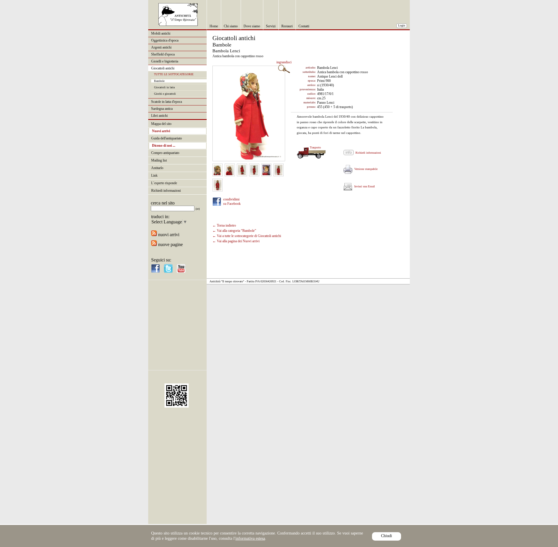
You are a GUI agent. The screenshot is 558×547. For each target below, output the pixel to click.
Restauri (287, 26)
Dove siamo (252, 26)
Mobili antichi (160, 33)
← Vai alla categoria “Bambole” (234, 231)
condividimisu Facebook (232, 201)
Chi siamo (231, 26)
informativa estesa (250, 538)
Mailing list (159, 160)
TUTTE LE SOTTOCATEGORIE (174, 74)
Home (214, 26)
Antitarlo (157, 168)
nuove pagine (170, 244)
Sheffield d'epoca (163, 54)
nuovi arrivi (168, 234)
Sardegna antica (162, 109)
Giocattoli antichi (162, 68)
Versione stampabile (365, 169)
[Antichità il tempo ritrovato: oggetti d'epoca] (178, 24)
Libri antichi (159, 116)
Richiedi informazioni (166, 191)
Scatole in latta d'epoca (166, 102)
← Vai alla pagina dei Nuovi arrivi (236, 241)
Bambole (159, 81)
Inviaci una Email (364, 186)
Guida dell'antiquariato (166, 138)
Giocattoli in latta (164, 87)
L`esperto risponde (164, 183)
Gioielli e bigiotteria (164, 61)
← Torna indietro (224, 225)
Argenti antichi (161, 47)
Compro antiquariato (165, 153)
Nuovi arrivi (161, 131)
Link (154, 175)
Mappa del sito (161, 124)
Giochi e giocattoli (165, 93)
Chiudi (386, 536)
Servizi (271, 26)
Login (401, 25)
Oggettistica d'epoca (164, 40)
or (197, 208)
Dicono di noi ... (163, 146)
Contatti (303, 26)
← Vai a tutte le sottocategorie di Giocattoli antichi (246, 236)
